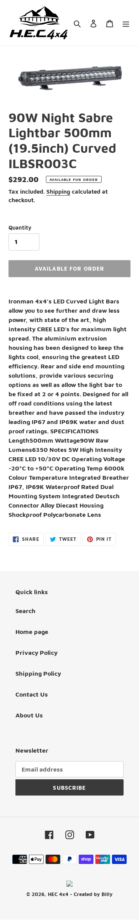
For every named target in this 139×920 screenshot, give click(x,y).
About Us (29, 715)
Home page (31, 631)
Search (25, 610)
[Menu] (126, 22)
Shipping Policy (38, 673)
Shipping (58, 191)
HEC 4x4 (58, 894)
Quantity (19, 227)
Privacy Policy (36, 652)
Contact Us (31, 694)
